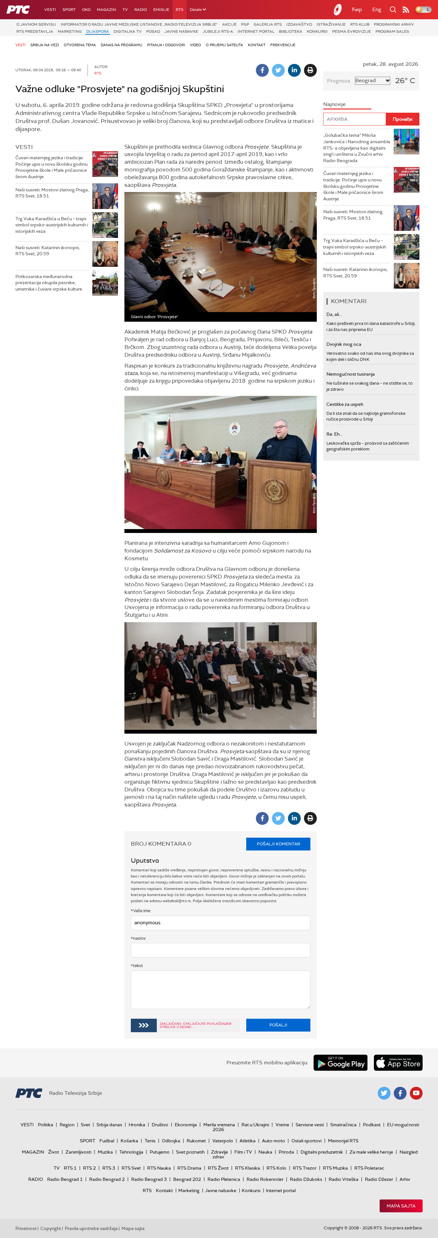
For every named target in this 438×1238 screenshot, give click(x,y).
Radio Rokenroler (265, 1179)
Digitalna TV (128, 31)
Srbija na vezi (44, 45)
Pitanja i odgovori (166, 45)
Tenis (150, 1141)
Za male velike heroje (371, 1152)
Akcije (229, 24)
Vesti (50, 9)
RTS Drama (189, 1168)
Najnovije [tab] (334, 104)
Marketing (70, 31)
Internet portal (256, 31)
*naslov (138, 938)
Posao (153, 31)
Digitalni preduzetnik (321, 1152)
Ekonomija (186, 1125)
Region (67, 1125)
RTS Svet (131, 1168)
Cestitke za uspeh (344, 404)
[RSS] (406, 9)
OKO (86, 9)
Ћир (357, 9)
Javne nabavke (181, 31)
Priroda (286, 1152)
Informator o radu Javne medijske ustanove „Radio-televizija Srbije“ (139, 24)
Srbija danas (109, 1125)
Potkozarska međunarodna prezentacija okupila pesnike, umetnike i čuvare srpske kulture (48, 283)
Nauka (265, 1152)
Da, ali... (334, 314)
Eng (376, 9)
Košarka (129, 1141)
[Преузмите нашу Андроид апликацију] (340, 1063)
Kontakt (256, 45)
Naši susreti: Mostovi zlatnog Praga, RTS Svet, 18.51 (52, 193)
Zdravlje (219, 1152)
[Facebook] (262, 70)
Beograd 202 (187, 1179)
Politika (45, 1125)
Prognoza (338, 80)
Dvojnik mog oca (343, 344)
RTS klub (359, 24)
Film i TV (243, 1152)
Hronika (137, 1125)
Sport (69, 9)
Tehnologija (131, 1152)
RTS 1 (70, 1168)
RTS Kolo (276, 1168)
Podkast (372, 1125)
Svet (85, 1125)
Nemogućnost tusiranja (350, 374)
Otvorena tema (80, 45)
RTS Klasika (247, 1168)
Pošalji (278, 1025)
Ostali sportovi (306, 1141)
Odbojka (171, 1141)
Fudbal (106, 1141)
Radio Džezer (379, 1179)
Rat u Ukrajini (255, 1125)
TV (125, 9)
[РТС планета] (338, 9)
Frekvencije (282, 45)
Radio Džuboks (306, 1179)
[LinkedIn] (294, 70)
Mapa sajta (401, 1206)
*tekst (137, 965)
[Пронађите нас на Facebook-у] (400, 1093)
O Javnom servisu (36, 24)
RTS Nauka (159, 1168)
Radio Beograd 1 (65, 1179)
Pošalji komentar (278, 844)
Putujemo (160, 1152)
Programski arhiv (394, 24)
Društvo (160, 1125)
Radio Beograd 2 (107, 1179)
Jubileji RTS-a (218, 31)
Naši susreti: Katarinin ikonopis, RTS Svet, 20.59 (47, 251)
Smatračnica (343, 1125)
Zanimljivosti (78, 1152)
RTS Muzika (335, 1168)
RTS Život (218, 1168)
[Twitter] (278, 70)
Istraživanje (331, 24)
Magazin (106, 9)
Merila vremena (219, 1125)
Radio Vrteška (343, 1179)
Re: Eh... (334, 434)
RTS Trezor (304, 1168)
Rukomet (196, 1141)
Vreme (282, 1125)
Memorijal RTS (343, 1141)
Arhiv (405, 1179)
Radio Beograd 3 (149, 1179)
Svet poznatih (190, 1152)
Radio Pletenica (223, 1179)
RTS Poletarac (369, 1168)
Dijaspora (97, 31)
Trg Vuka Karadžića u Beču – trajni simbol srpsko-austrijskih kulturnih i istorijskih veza (51, 225)
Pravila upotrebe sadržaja (91, 1228)
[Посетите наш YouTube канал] (416, 1093)
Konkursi (317, 31)
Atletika (248, 1141)
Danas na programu (121, 45)
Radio (140, 9)
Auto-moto (273, 1141)
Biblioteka (290, 31)
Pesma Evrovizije (351, 31)
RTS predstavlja (34, 31)
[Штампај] (310, 70)
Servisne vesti (310, 1125)
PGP (245, 24)
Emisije (161, 9)
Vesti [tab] (24, 147)
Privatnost (26, 1228)
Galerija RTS (268, 24)
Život (53, 1152)
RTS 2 (89, 1168)
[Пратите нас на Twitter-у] (384, 1093)
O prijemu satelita (224, 45)
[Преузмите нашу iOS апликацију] (398, 1063)
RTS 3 (108, 1168)
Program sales (392, 31)
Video (195, 45)
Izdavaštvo (299, 24)
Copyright (50, 1228)
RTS (179, 9)
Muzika (105, 1152)
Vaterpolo (222, 1141)
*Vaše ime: (141, 910)
